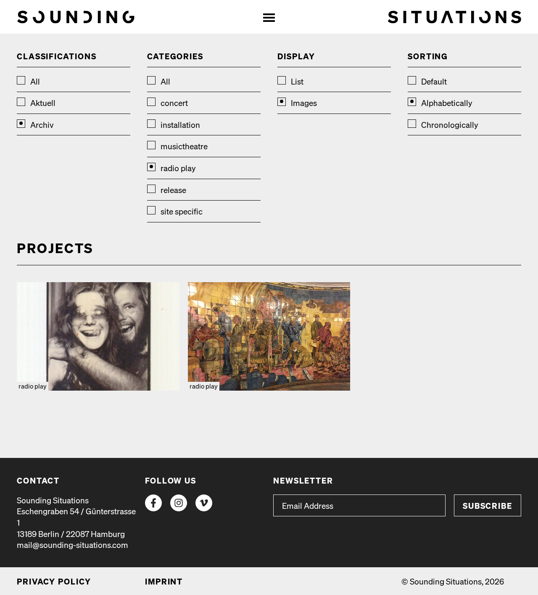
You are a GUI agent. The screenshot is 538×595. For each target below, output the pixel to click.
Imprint (164, 581)
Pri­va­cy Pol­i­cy (54, 581)
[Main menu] (269, 17)
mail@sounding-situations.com (72, 544)
